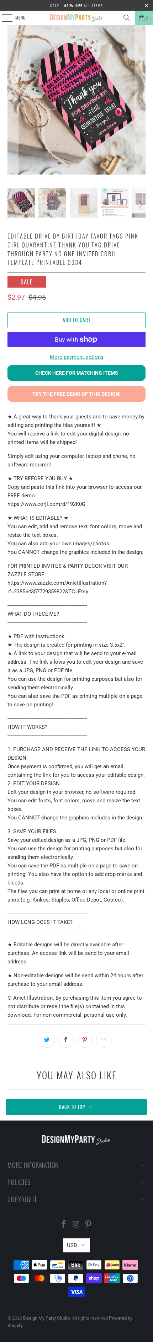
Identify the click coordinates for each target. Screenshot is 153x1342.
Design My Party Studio (46, 1318)
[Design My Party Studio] (76, 18)
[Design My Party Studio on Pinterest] (88, 1224)
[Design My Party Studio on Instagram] (76, 1224)
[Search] (126, 18)
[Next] (140, 101)
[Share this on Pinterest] (85, 1040)
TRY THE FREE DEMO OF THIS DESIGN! (76, 394)
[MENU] (3, 18)
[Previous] (13, 101)
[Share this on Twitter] (47, 1040)
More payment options (77, 357)
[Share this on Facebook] (66, 1040)
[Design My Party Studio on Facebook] (63, 1224)
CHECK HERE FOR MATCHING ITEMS (76, 373)
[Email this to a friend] (104, 1040)
